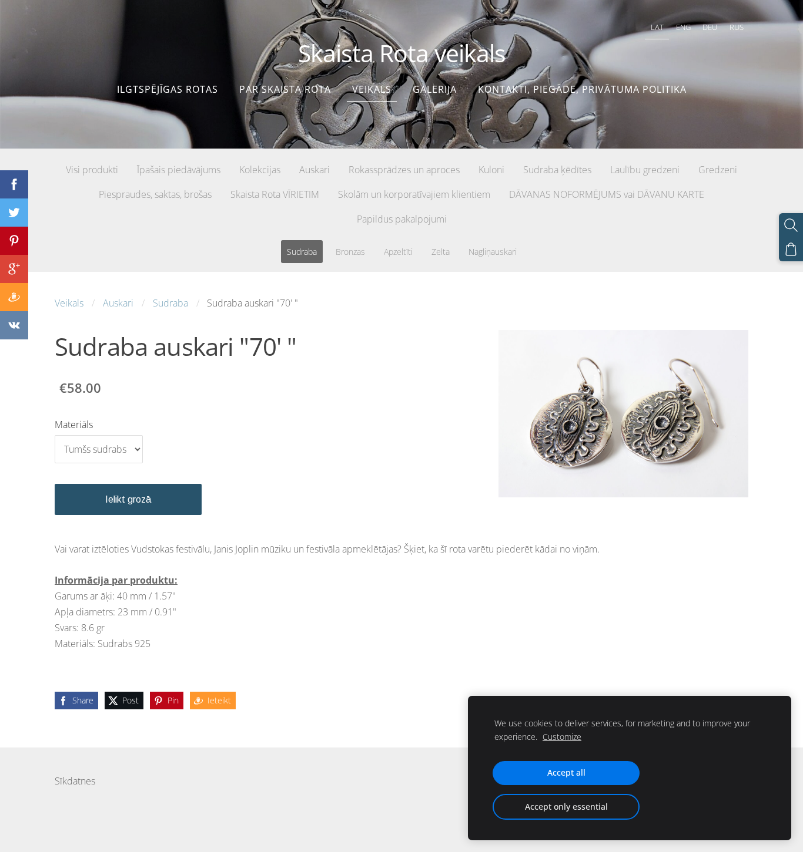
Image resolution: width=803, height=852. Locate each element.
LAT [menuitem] (657, 27)
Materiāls (74, 424)
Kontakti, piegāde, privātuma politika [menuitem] (582, 89)
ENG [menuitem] (683, 27)
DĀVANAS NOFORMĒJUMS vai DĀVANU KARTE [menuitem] (606, 194)
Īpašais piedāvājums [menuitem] (178, 169)
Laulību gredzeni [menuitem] (645, 169)
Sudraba (170, 303)
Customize (562, 736)
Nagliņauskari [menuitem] (493, 251)
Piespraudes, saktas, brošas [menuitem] (155, 194)
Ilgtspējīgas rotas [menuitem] (167, 89)
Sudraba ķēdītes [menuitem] (557, 169)
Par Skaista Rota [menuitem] (285, 89)
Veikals (69, 303)
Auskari (118, 303)
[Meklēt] (791, 225)
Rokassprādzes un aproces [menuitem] (404, 169)
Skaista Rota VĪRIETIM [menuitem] (274, 194)
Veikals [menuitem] (372, 89)
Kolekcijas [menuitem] (259, 169)
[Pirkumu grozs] (791, 249)
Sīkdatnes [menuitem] (75, 780)
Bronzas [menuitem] (350, 251)
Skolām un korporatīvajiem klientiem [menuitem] (414, 194)
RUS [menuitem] (737, 27)
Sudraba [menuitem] (302, 251)
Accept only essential (566, 806)
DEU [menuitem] (709, 27)
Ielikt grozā (128, 499)
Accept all (566, 772)
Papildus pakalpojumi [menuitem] (402, 219)
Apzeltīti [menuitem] (398, 251)
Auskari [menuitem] (314, 169)
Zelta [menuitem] (440, 251)
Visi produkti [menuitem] (92, 169)
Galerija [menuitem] (435, 89)
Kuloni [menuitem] (491, 169)
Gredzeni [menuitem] (717, 169)
